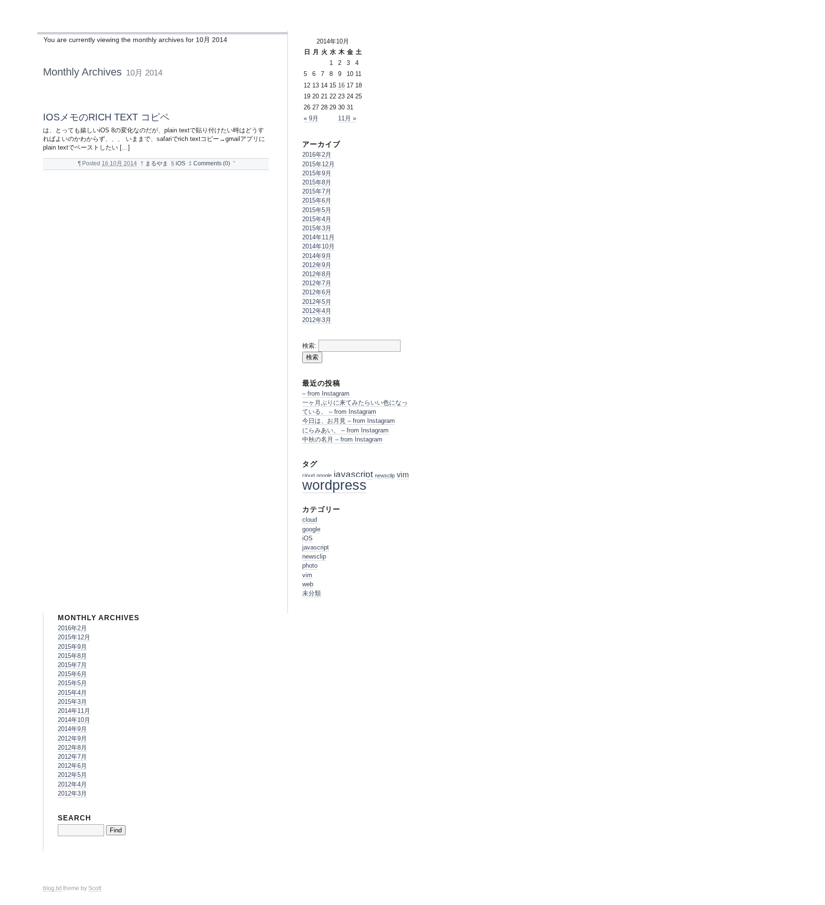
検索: (309, 345)
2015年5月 (316, 210)
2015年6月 (316, 200)
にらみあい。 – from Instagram (345, 430)
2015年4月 (316, 219)
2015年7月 (316, 191)
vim (403, 475)
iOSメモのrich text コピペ (106, 116)
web (307, 584)
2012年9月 (316, 265)
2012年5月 (316, 301)
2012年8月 (316, 274)
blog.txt (52, 888)
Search (74, 818)
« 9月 (311, 118)
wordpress (334, 485)
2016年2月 (316, 154)
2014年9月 (316, 255)
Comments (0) (211, 163)
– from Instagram (325, 393)
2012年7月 (316, 283)
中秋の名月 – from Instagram (342, 439)
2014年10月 (318, 246)
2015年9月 (316, 173)
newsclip (385, 475)
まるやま (156, 163)
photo (309, 565)
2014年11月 (318, 237)
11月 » (347, 118)
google (324, 475)
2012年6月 (316, 292)
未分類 (311, 593)
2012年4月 (316, 310)
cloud (308, 475)
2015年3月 (316, 228)
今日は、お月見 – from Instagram (348, 420)
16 (341, 85)
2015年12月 (318, 164)
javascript (353, 474)
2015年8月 (316, 182)
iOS (180, 163)
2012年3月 (316, 319)
